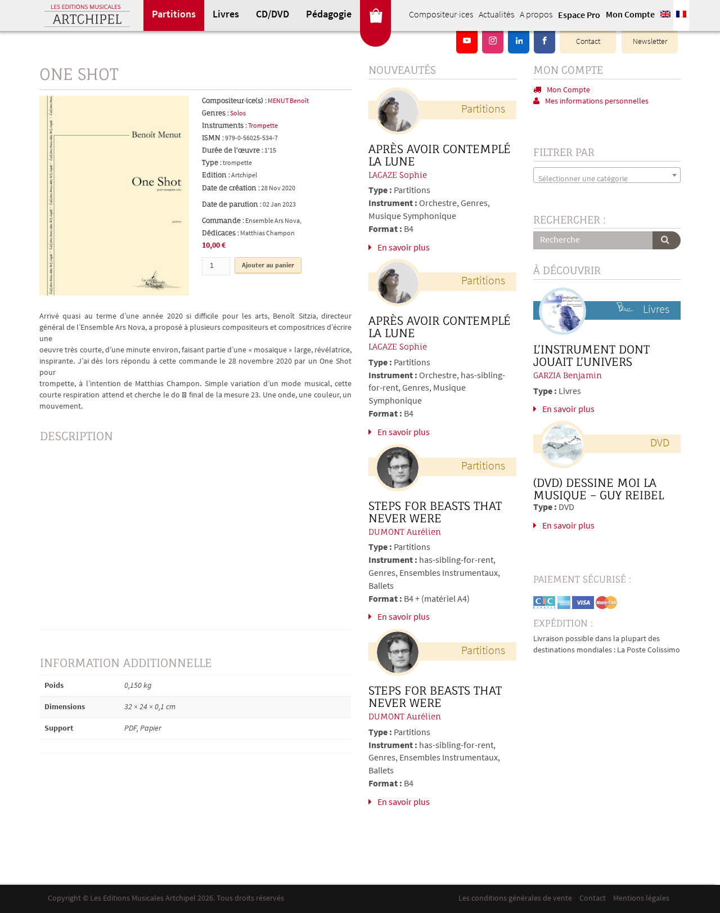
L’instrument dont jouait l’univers (591, 355)
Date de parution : (232, 204)
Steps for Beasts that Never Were (435, 512)
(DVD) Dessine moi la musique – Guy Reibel (598, 489)
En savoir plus (403, 248)
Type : (212, 162)
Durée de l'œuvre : (232, 150)
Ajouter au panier (268, 265)
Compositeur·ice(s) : (234, 100)
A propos (536, 15)
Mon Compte (630, 15)
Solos (238, 113)
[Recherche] (666, 240)
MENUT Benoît (288, 101)
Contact (588, 42)
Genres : (215, 113)
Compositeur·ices (441, 15)
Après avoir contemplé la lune (439, 155)
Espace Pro (579, 15)
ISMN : (213, 137)
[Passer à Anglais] (665, 15)
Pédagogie (329, 15)
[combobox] (607, 175)
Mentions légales (641, 898)
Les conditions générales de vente (515, 898)
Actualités (496, 15)
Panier (375, 15)
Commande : (223, 220)
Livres (226, 15)
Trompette (263, 126)
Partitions (174, 15)
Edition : (216, 175)
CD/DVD (272, 15)
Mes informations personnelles (597, 101)
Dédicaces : (220, 233)
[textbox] (607, 179)
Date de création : (231, 188)
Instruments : (224, 125)
